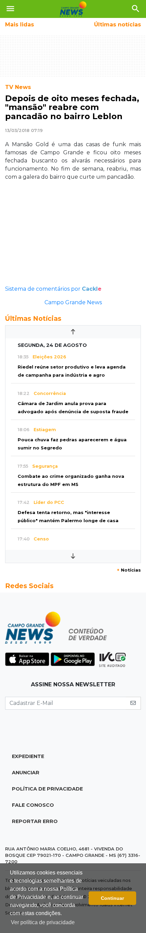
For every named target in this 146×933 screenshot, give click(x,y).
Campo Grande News (73, 302)
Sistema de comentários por (53, 289)
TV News (18, 87)
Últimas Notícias (33, 318)
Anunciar (25, 773)
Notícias (129, 570)
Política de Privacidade (47, 789)
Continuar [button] (112, 898)
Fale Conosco (33, 805)
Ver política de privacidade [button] (43, 922)
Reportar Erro (35, 821)
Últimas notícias (117, 24)
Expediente (28, 756)
